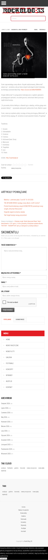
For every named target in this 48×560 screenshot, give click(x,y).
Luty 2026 (5, 431)
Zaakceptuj (3, 559)
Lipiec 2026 (6, 408)
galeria (16, 468)
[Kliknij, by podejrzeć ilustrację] (24, 55)
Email (36, 29)
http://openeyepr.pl (12, 158)
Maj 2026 (5, 417)
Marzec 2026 (6, 426)
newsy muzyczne (16, 168)
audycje (3, 468)
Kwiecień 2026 (7, 422)
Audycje (9, 381)
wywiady (3, 471)
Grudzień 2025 (7, 440)
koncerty (22, 468)
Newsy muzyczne (12, 345)
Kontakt (9, 387)
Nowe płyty (10, 351)
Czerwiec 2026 (7, 413)
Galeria (9, 357)
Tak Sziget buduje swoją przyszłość (15, 215)
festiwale (10, 468)
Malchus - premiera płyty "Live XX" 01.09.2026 (18, 200)
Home (8, 339)
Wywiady (9, 375)
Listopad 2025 (7, 444)
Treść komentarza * (8, 245)
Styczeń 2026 (6, 435)
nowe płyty (41, 468)
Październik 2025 (8, 449)
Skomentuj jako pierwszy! (19, 29)
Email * (3, 282)
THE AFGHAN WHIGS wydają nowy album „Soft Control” (22, 203)
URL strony (5, 291)
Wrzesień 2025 (7, 454)
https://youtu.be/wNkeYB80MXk (31, 90)
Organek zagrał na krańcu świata (14, 212)
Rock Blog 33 (28, 541)
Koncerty (9, 369)
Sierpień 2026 (6, 403)
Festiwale (10, 363)
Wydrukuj (42, 29)
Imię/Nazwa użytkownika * (11, 273)
